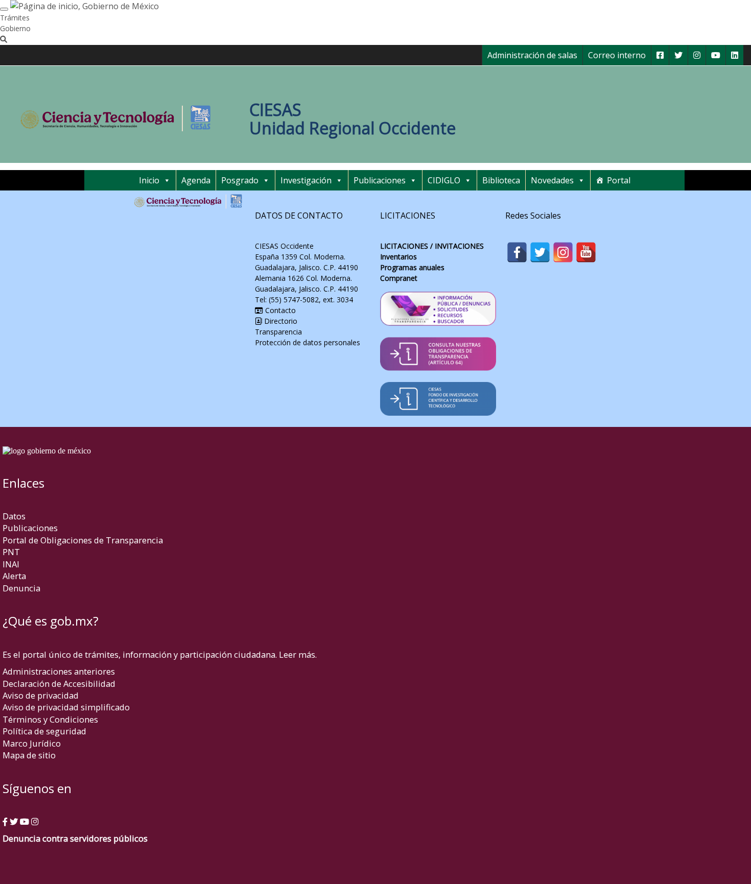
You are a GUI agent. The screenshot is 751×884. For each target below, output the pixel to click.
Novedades (552, 180)
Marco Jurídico (32, 743)
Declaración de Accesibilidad (59, 683)
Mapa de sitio (29, 755)
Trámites (15, 17)
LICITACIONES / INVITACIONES (432, 246)
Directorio (280, 321)
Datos (14, 516)
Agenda (195, 180)
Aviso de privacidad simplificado (66, 707)
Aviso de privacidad (41, 695)
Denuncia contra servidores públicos (75, 838)
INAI (11, 564)
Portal (618, 180)
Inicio (149, 180)
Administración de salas (532, 55)
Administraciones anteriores (59, 671)
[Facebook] (517, 252)
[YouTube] (586, 252)
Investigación (306, 180)
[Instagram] (563, 252)
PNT (11, 552)
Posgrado (240, 180)
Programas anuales (412, 267)
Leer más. (298, 654)
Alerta (14, 576)
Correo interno (617, 55)
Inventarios (398, 256)
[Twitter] (540, 252)
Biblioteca (501, 180)
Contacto (279, 310)
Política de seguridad (44, 731)
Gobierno (15, 28)
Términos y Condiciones (50, 719)
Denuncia (21, 588)
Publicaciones (380, 180)
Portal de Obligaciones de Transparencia (83, 540)
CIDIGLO (444, 180)
